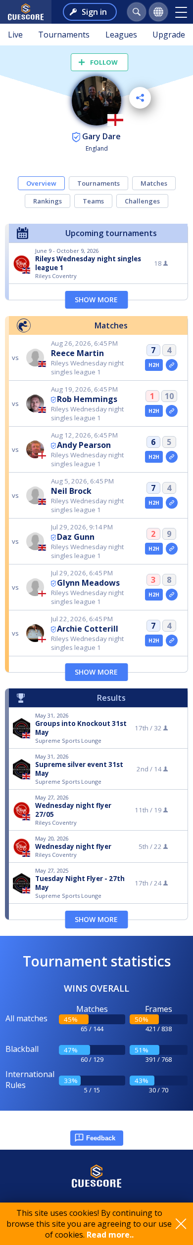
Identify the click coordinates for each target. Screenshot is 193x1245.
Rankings (47, 201)
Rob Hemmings (87, 399)
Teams (93, 201)
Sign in (94, 11)
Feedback (100, 1138)
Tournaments (64, 34)
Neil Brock (71, 490)
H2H (154, 364)
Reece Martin (77, 353)
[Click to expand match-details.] (172, 365)
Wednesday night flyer (73, 846)
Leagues (121, 34)
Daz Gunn (76, 536)
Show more (96, 299)
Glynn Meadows (88, 582)
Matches (154, 183)
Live (15, 34)
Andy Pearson (84, 445)
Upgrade (168, 34)
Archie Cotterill (87, 628)
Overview (41, 183)
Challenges (142, 201)
